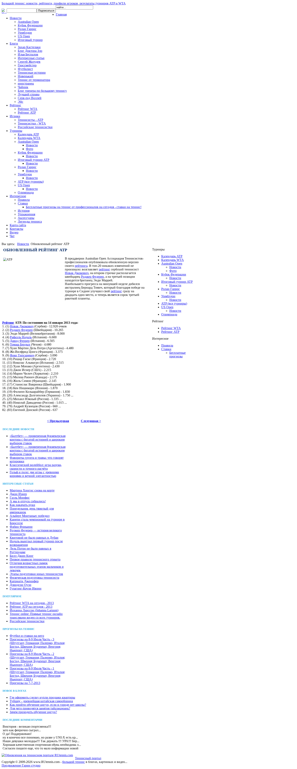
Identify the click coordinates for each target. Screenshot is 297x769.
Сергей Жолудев (29, 61)
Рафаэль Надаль (21, 337)
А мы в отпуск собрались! (28, 501)
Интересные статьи (31, 58)
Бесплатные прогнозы (177, 354)
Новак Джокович (76, 273)
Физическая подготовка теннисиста (34, 577)
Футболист (25, 69)
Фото (29, 149)
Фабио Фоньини (21, 526)
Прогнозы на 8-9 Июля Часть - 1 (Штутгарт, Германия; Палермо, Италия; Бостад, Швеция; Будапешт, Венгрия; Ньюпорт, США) (37, 674)
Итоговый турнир (30, 40)
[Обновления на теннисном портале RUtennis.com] (37, 755)
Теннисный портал (88, 758)
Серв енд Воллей (29, 98)
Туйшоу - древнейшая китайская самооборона (41, 701)
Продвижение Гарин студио (21, 765)
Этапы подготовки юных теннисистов (36, 574)
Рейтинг (15, 105)
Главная (61, 14)
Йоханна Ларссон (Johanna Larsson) (34, 610)
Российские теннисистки (35, 127)
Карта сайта (18, 225)
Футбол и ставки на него (27, 635)
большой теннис (73, 762)
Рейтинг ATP (27, 112)
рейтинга (81, 265)
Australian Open (28, 21)
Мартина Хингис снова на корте (32, 490)
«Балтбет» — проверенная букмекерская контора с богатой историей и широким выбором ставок (37, 439)
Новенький (25, 76)
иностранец (26, 83)
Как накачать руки (22, 505)
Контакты (16, 228)
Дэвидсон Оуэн (20, 585)
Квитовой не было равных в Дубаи (34, 537)
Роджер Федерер (92, 276)
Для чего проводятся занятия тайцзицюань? (40, 708)
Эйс (20, 101)
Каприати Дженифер (24, 581)
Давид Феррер (20, 341)
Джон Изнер (18, 494)
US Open (24, 36)
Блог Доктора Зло (30, 50)
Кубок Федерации (30, 25)
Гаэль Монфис (20, 497)
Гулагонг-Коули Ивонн (25, 588)
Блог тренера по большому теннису (42, 90)
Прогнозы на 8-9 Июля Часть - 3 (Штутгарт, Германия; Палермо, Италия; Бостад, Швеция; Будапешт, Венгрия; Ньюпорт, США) (37, 645)
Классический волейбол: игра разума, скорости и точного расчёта (36, 466)
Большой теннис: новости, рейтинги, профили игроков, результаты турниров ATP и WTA (64, 3)
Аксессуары (26, 218)
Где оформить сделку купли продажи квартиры (42, 697)
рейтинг (104, 269)
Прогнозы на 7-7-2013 (25, 683)
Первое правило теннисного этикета (35, 559)
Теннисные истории (32, 72)
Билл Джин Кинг (22, 555)
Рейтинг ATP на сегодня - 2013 (31, 606)
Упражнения (26, 214)
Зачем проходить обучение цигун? (33, 712)
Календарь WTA (29, 138)
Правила (24, 199)
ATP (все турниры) (31, 181)
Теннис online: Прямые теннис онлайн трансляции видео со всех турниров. (36, 615)
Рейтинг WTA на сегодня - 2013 (32, 603)
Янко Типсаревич (22, 355)
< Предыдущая (58, 421)
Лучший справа (28, 94)
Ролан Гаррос (27, 29)
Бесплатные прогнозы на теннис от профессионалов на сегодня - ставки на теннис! (83, 207)
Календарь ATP (28, 134)
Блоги (14, 43)
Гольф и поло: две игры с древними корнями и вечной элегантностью (34, 474)
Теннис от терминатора (34, 80)
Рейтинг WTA (27, 109)
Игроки (15, 116)
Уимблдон (25, 32)
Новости (16, 18)
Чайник (23, 87)
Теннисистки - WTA (32, 123)
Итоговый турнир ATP (33, 159)
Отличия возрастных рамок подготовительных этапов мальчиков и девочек (37, 566)
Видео (14, 232)
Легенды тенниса (30, 221)
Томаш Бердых (20, 344)
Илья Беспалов (28, 54)
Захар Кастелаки (29, 47)
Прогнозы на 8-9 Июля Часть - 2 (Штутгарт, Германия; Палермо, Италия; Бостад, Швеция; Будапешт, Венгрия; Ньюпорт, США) (37, 659)
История (23, 210)
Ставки (23, 203)
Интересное (18, 196)
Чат (12, 236)
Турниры (16, 130)
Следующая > (91, 421)
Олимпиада (26, 192)
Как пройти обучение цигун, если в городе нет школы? (48, 704)
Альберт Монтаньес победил (30, 516)
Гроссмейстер (27, 65)
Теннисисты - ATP (30, 120)
